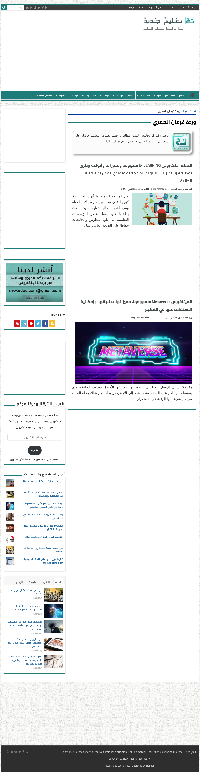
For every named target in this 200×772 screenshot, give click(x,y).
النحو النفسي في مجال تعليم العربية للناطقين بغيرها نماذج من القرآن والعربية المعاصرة (25, 660)
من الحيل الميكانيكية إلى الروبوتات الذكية (43, 550)
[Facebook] (43, 7)
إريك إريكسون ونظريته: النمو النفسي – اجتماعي (43, 516)
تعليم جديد (191, 751)
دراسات (104, 95)
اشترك (34, 450)
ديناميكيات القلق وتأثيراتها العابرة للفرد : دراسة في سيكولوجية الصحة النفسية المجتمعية (24, 625)
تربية (75, 95)
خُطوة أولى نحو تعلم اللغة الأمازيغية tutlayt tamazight (43, 561)
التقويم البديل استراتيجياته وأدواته (44, 537)
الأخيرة (58, 582)
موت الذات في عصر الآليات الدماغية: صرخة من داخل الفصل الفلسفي (44, 505)
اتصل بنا (180, 7)
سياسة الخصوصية (136, 7)
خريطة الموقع (154, 7)
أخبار (182, 95)
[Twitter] (39, 7)
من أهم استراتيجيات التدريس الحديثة (42, 481)
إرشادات (118, 95)
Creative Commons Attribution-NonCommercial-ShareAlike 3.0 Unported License (138, 751)
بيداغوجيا (62, 95)
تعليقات (33, 582)
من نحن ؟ (192, 7)
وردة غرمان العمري (180, 189)
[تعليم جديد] (168, 23)
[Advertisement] (75, 59)
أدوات (157, 95)
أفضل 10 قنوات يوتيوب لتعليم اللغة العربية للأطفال (43, 527)
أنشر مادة (169, 7)
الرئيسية (192, 95)
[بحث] (4, 7)
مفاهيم (170, 95)
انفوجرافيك (89, 95)
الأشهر (46, 582)
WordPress (124, 765)
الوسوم (18, 582)
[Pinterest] (35, 7)
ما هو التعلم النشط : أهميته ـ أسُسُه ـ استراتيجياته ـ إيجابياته (42, 494)
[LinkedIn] (31, 7)
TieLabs (150, 765)
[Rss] (46, 7)
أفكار (130, 95)
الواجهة (141, 317)
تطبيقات (144, 95)
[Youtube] (27, 7)
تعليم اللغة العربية (41, 95)
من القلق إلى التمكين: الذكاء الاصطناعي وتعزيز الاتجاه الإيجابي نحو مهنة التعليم (25, 642)
